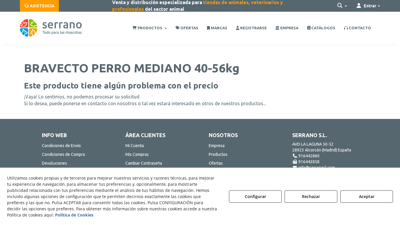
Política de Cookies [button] (74, 215)
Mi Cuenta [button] (134, 145)
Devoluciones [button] (54, 163)
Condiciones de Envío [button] (61, 145)
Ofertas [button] (216, 163)
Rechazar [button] (311, 196)
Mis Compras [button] (137, 154)
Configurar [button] (255, 196)
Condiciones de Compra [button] (63, 154)
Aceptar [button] (367, 196)
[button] (39, 6)
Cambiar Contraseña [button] (143, 163)
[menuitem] (39, 6)
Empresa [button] (217, 145)
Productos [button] (218, 154)
